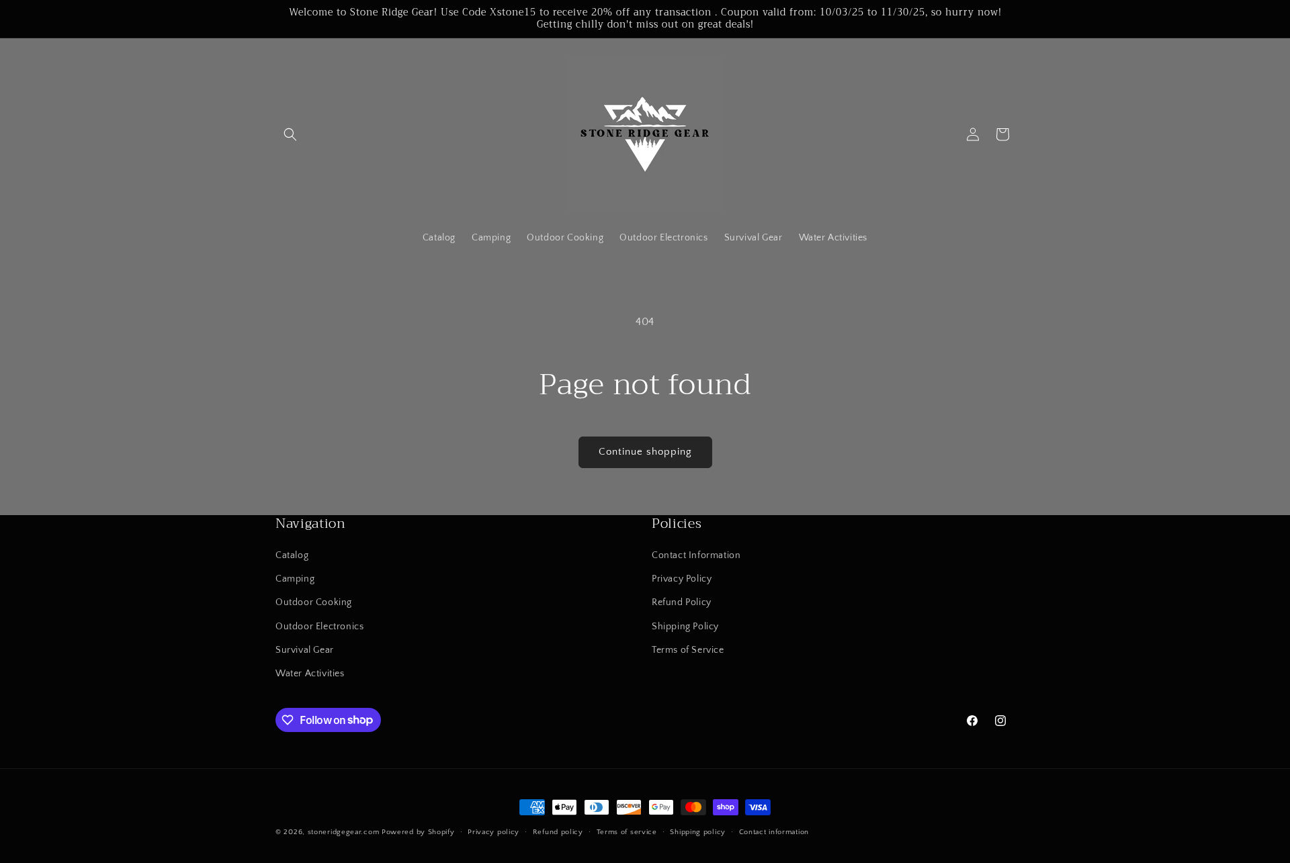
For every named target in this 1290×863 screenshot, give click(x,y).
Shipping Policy (685, 626)
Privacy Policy (682, 579)
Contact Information (696, 555)
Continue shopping (645, 451)
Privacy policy (493, 831)
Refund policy (558, 831)
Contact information (774, 831)
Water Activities (310, 673)
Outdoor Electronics (319, 626)
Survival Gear (304, 650)
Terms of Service (688, 650)
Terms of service (627, 831)
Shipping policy (698, 831)
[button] (290, 134)
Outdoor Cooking (313, 603)
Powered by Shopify (418, 832)
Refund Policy (682, 603)
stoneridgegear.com (344, 832)
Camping (294, 579)
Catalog (291, 555)
